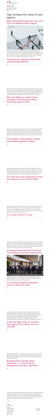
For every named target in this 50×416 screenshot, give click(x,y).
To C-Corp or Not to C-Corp (19, 215)
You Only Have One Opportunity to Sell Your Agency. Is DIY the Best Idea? (24, 178)
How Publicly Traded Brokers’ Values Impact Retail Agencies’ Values (23, 140)
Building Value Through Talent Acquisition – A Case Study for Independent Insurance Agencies (22, 363)
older (8, 401)
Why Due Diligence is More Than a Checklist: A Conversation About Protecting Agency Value (22, 99)
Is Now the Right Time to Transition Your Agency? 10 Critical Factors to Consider (23, 324)
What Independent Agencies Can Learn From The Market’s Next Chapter (25, 22)
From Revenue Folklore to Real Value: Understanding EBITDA (24, 60)
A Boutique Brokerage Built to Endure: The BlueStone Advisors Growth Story (24, 251)
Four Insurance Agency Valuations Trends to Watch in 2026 (22, 283)
